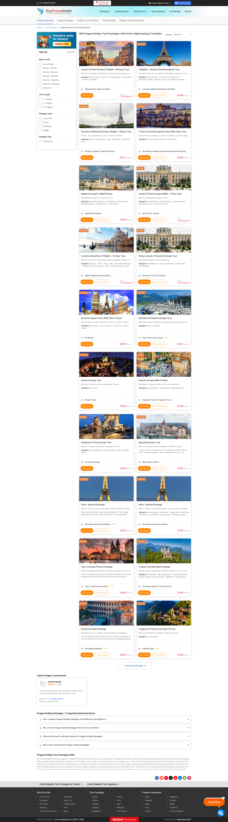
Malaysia (120, 807)
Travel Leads (184, 3)
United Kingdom (176, 811)
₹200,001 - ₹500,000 (51, 84)
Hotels (188, 11)
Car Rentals (175, 11)
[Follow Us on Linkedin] (180, 778)
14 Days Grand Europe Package (154, 566)
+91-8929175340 (47, 3)
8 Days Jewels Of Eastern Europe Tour (158, 255)
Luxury (45, 122)
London (172, 800)
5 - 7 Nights (47, 103)
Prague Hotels (109, 20)
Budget (46, 130)
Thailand (173, 807)
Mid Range (47, 126)
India (147, 796)
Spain (147, 804)
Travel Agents (158, 11)
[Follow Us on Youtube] (175, 778)
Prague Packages (65, 20)
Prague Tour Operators (88, 20)
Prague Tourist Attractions (132, 20)
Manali (119, 796)
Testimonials (69, 804)
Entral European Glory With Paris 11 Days (101, 318)
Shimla (95, 800)
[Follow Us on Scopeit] (185, 778)
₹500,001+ (47, 88)
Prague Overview (45, 20)
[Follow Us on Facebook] (157, 778)
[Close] (223, 798)
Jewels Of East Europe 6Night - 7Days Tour (160, 193)
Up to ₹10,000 (48, 64)
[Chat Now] (221, 813)
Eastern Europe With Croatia (153, 380)
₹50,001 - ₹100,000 (50, 76)
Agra (119, 804)
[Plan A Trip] (56, 40)
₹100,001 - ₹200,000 (51, 80)
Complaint (43, 800)
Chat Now (214, 802)
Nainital (95, 804)
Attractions (139, 11)
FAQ (65, 807)
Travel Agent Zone (159, 3)
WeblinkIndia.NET (184, 819)
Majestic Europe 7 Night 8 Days (96, 193)
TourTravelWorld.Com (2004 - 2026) (69, 819)
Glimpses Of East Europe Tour (96, 442)
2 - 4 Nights (47, 99)
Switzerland (122, 811)
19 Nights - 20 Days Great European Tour (159, 69)
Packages (104, 11)
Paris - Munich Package (93, 504)
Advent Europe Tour (91, 380)
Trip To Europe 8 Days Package (96, 566)
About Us (68, 800)
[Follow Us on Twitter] (171, 778)
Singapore (96, 811)
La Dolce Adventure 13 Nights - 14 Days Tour (103, 255)
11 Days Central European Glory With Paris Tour (162, 131)
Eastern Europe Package (93, 628)
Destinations (121, 11)
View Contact (160, 95)
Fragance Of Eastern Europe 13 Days (157, 628)
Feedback (68, 796)
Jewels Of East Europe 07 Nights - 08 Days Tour (105, 69)
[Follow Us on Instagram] (189, 778)
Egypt (172, 804)
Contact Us (44, 796)
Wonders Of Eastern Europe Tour (155, 318)
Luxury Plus (47, 118)
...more (73, 693)
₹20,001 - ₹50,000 (50, 72)
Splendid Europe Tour (149, 442)
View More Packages (134, 665)
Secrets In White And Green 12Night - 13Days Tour (106, 131)
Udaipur (95, 807)
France (148, 811)
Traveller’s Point (56, 699)
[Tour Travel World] (54, 11)
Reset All (70, 52)
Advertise (43, 804)
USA (147, 807)
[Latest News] (161, 778)
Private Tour (48, 141)
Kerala (95, 796)
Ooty (119, 800)
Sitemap (43, 807)
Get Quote (87, 95)
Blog (66, 811)
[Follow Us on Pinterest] (166, 778)
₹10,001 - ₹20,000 (50, 68)
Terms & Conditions (48, 811)
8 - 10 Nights (48, 107)
